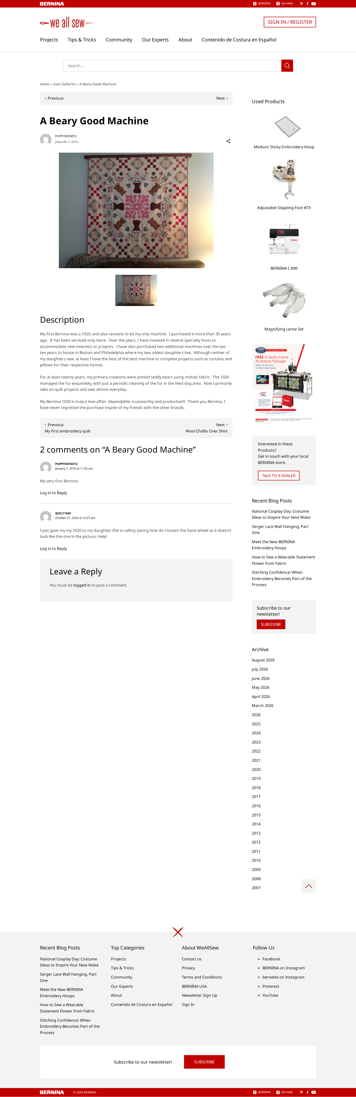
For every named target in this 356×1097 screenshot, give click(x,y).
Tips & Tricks (82, 39)
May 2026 (260, 687)
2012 (256, 842)
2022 (256, 751)
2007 (256, 887)
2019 (256, 778)
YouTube (270, 995)
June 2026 (261, 678)
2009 (256, 869)
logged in (82, 585)
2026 (256, 714)
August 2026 (263, 660)
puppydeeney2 (66, 136)
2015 (256, 815)
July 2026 (260, 669)
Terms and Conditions (202, 977)
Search (287, 66)
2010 (256, 860)
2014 (256, 824)
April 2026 (261, 696)
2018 (256, 787)
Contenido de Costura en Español (239, 39)
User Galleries (64, 84)
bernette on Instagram (283, 977)
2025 (256, 724)
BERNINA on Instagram (284, 968)
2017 (256, 796)
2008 (256, 878)
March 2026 (262, 705)
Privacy (188, 968)
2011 (256, 851)
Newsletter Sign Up (199, 995)
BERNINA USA (194, 986)
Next (220, 98)
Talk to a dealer (278, 475)
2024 (256, 733)
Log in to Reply (53, 492)
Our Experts (155, 39)
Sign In (188, 1004)
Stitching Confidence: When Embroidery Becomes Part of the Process (282, 578)
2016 (256, 805)
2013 (256, 833)
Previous (56, 98)
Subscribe (271, 624)
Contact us (191, 959)
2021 (256, 760)
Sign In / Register (290, 22)
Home (44, 84)
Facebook (271, 959)
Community (119, 39)
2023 (256, 742)
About (185, 39)
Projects (49, 39)
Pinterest (271, 986)
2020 (256, 769)
